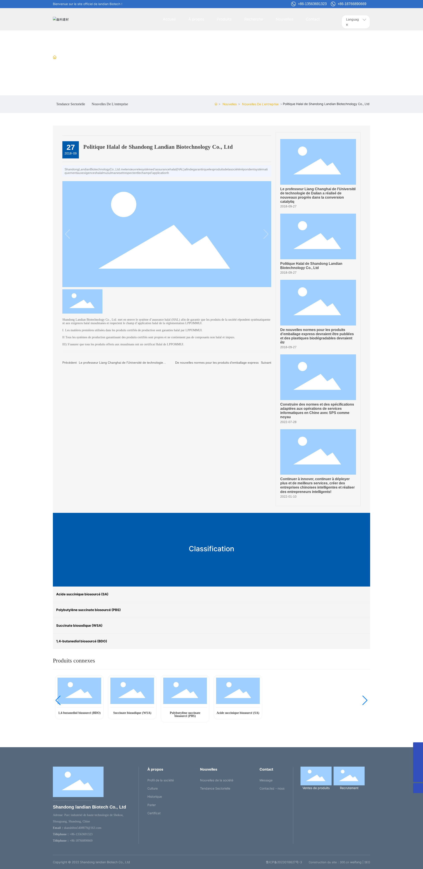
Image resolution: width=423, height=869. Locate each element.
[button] (58, 700)
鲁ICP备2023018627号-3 (284, 862)
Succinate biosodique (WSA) (132, 713)
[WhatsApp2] (418, 757)
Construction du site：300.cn (329, 862)
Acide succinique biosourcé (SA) (238, 713)
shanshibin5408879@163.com (82, 828)
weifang (356, 862)
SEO (367, 862)
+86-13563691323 (312, 4)
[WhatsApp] (418, 767)
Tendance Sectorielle (70, 104)
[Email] (418, 747)
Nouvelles (93, 57)
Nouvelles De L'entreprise (126, 57)
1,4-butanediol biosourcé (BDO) (79, 713)
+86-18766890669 (352, 4)
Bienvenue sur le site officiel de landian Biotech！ (88, 4)
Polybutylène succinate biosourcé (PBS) (185, 714)
